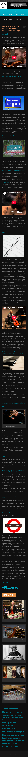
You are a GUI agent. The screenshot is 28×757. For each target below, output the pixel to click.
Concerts (6, 711)
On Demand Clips (16, 581)
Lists (22, 717)
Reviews (6, 734)
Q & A (21, 731)
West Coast (13, 743)
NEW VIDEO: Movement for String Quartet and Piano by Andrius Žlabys (11, 28)
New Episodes (9, 722)
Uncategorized (7, 740)
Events (10, 14)
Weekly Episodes (7, 11)
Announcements (10, 708)
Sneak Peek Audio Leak (17, 735)
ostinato (9, 515)
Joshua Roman (9, 581)
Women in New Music (10, 746)
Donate (22, 14)
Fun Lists (19, 712)
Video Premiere (18, 740)
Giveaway (4, 715)
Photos (4, 14)
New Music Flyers (8, 725)
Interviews (17, 715)
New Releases (8, 728)
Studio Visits (15, 738)
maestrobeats (5, 34)
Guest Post (9, 715)
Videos (21, 581)
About (16, 14)
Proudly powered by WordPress (14, 754)
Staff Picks (6, 738)
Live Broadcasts (7, 720)
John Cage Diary (6, 717)
